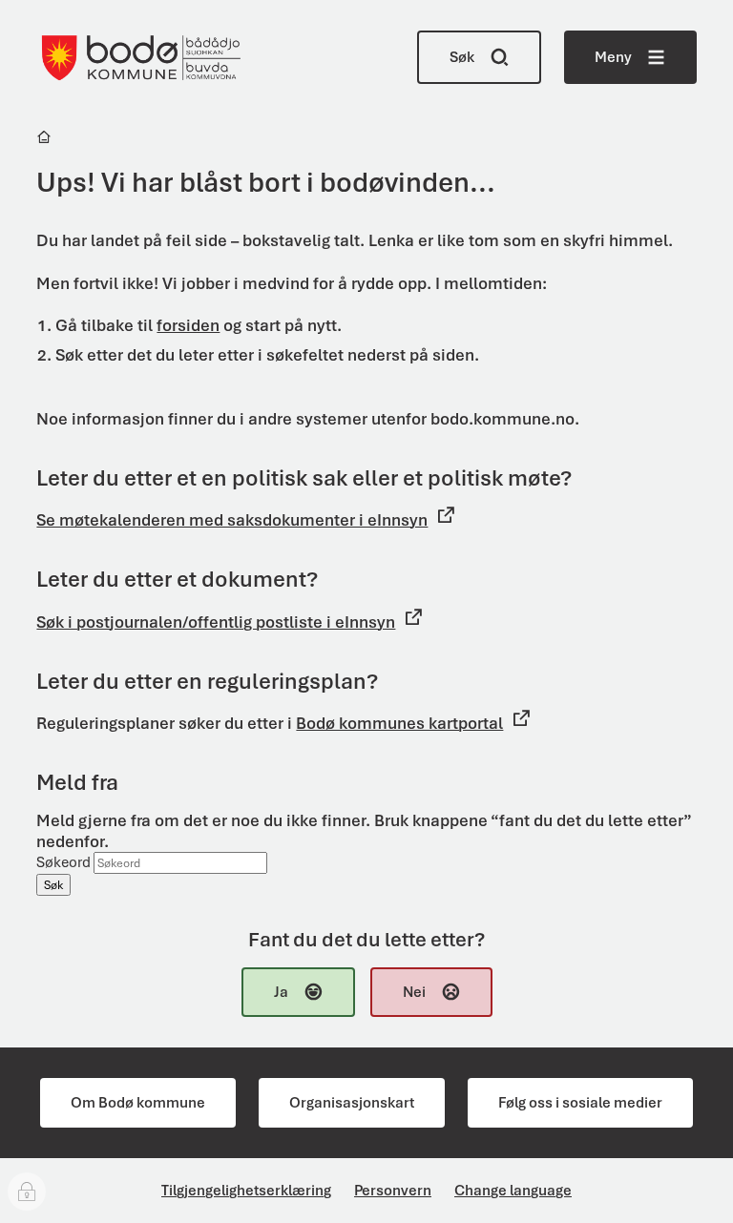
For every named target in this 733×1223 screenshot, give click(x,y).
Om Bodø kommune (138, 1102)
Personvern (392, 1190)
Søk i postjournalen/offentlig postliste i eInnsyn (215, 622)
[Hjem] (45, 140)
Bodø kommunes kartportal (399, 723)
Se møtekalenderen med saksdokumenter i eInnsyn (232, 519)
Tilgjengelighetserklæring (246, 1190)
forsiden (188, 325)
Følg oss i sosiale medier (580, 1102)
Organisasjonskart (351, 1102)
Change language (513, 1190)
